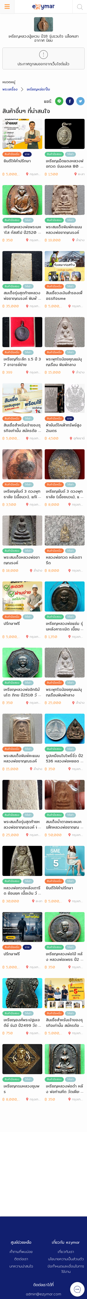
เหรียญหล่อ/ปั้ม (38, 89)
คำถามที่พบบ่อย (21, 1251)
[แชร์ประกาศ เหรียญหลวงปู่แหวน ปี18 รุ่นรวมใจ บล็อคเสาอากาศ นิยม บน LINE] (59, 101)
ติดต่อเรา (21, 1259)
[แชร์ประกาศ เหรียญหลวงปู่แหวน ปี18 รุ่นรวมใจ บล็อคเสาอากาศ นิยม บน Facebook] (70, 101)
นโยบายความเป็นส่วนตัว (66, 1259)
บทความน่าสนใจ (21, 1266)
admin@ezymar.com (43, 1294)
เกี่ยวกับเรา (66, 1251)
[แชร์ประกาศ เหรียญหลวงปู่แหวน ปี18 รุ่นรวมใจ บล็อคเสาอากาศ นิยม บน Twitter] (80, 101)
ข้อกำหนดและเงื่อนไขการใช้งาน (66, 1268)
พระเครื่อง (9, 89)
